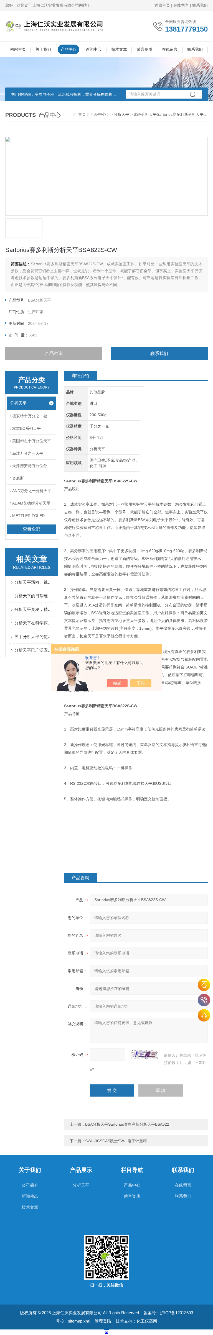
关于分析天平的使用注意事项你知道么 (34, 636)
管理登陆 (103, 1321)
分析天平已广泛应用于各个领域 (34, 650)
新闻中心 (94, 49)
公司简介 (30, 1185)
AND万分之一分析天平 (31, 490)
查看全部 (31, 529)
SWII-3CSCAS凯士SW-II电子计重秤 (116, 1141)
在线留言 (181, 5)
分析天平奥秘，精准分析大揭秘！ (34, 609)
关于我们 (43, 49)
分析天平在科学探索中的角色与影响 (34, 623)
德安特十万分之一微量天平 (34, 416)
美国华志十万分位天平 (31, 441)
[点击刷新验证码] (144, 1054)
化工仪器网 (146, 1321)
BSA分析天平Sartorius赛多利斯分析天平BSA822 (127, 1124)
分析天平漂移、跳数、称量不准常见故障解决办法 (34, 582)
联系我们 (200, 5)
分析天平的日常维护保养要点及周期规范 (34, 595)
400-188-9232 (204, 1000)
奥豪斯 (18, 478)
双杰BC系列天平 (26, 428)
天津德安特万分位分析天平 (34, 466)
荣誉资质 (144, 49)
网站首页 (18, 49)
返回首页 (162, 5)
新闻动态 (30, 1196)
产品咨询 (54, 353)
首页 (82, 114)
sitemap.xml (79, 1321)
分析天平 (121, 114)
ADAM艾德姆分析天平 (31, 503)
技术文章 (119, 49)
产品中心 (68, 49)
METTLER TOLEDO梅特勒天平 (34, 515)
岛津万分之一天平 (27, 453)
